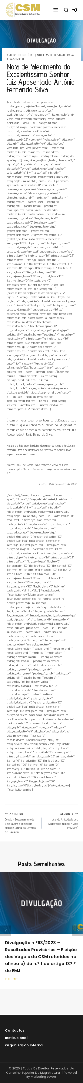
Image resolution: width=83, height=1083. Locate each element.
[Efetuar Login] (74, 10)
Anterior (5, 931)
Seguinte (77, 931)
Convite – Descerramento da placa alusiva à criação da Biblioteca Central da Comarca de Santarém (20, 822)
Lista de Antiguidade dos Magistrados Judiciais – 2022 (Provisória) (63, 820)
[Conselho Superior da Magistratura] (23, 10)
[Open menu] (55, 10)
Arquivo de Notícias (20, 55)
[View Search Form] (66, 10)
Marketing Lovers (44, 1077)
